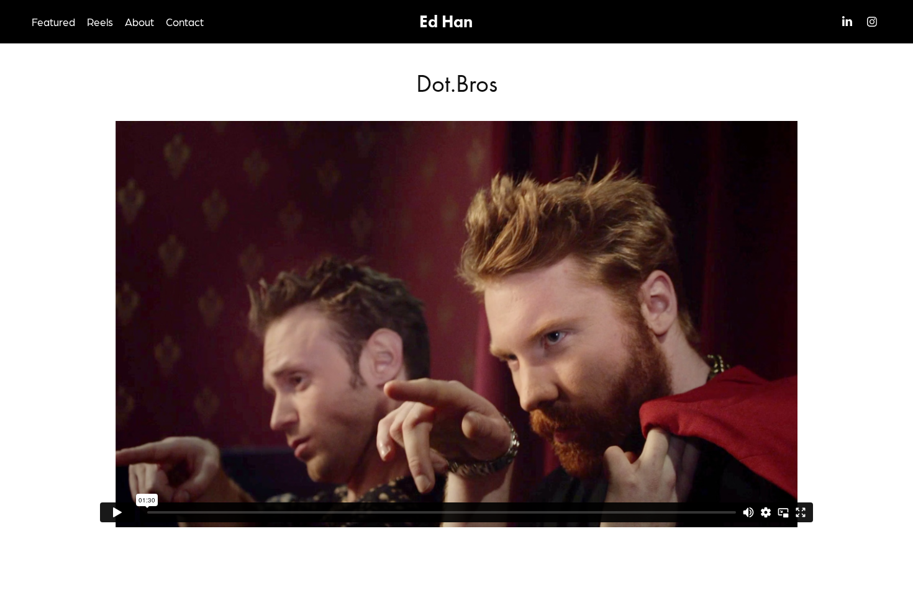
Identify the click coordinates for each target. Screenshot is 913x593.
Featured (53, 22)
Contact (185, 22)
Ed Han (446, 21)
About (139, 22)
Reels (100, 22)
